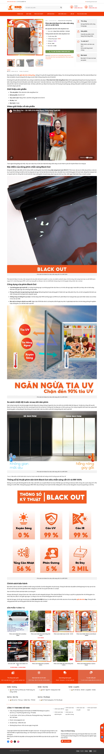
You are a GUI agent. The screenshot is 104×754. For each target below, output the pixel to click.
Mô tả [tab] (8, 71)
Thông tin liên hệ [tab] (23, 71)
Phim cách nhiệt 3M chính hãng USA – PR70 (63, 664)
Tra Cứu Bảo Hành (82, 14)
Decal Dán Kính (52, 20)
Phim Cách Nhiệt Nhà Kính (59, 57)
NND (46, 20)
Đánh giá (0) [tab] (14, 71)
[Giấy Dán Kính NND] (14, 7)
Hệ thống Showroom (91, 1)
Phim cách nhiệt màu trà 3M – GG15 (63, 634)
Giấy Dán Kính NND (24, 750)
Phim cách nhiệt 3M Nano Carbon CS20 (86, 664)
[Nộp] (61, 7)
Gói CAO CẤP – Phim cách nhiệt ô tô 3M (18, 664)
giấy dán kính (81, 599)
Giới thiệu (28, 14)
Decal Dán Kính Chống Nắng (57, 55)
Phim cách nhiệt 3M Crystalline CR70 (40, 664)
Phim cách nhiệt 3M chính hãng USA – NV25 (40, 634)
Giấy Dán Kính (50, 14)
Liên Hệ (72, 14)
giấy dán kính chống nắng (27, 75)
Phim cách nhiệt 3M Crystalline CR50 (17, 634)
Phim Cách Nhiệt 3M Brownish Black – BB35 (86, 634)
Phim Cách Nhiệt (38, 14)
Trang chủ (20, 14)
